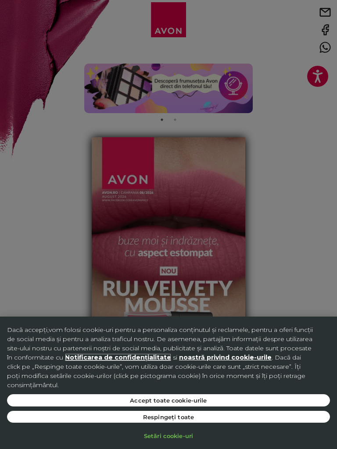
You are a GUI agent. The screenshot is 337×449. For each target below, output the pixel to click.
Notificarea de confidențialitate (118, 357)
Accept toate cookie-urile (168, 400)
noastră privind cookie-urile (225, 357)
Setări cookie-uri (168, 435)
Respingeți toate (168, 416)
